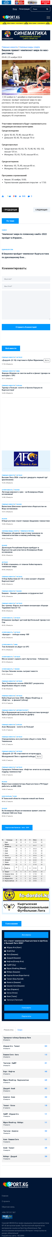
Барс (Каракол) (13, 989)
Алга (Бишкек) (12, 954)
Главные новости (8, 357)
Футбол (19, 357)
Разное (16, 490)
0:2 (46, 1089)
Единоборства (7, 249)
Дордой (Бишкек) (14, 958)
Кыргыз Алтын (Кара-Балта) (18, 975)
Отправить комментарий (26, 327)
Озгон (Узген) (12, 993)
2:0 (46, 1148)
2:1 (46, 1063)
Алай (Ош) (11, 951)
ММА (18, 371)
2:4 (46, 1097)
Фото (47, 360)
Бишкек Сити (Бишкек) (16, 986)
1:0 (46, 1106)
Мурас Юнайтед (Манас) (16, 968)
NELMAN (21, 1236)
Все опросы (26, 935)
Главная (5, 1196)
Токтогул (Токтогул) (14, 1000)
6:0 (46, 1080)
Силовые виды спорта (10, 531)
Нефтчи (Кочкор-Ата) (15, 961)
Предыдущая (10, 210)
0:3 (46, 1046)
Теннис (17, 669)
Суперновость (7, 490)
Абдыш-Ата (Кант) (14, 947)
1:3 (46, 1055)
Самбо (4, 230)
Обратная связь (8, 1207)
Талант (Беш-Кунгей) (15, 979)
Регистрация (24, 9)
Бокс (15, 796)
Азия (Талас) (12, 996)
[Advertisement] (26, 423)
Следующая (41, 210)
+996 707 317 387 (8, 1212)
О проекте (6, 1201)
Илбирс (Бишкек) (13, 972)
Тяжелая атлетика (27, 531)
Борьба (19, 385)
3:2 (46, 1131)
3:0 (46, 1156)
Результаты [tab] (8, 1030)
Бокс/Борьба (7, 796)
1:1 (46, 1114)
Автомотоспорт (22, 710)
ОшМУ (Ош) (11, 965)
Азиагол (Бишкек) (14, 982)
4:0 (46, 1072)
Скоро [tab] (20, 1030)
